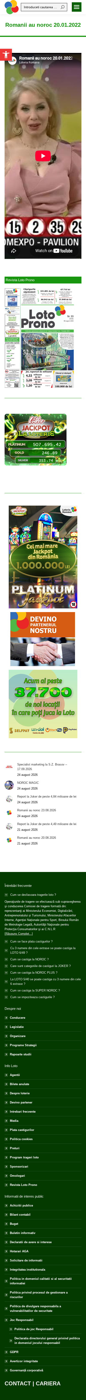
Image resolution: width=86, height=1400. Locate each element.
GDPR (14, 1352)
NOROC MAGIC (28, 782)
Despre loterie (20, 1093)
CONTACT (18, 1383)
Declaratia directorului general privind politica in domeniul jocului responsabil (47, 1341)
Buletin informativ (22, 1233)
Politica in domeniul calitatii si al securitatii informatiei (41, 1281)
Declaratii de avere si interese (31, 1242)
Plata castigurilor (22, 1130)
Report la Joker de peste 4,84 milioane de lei (46, 796)
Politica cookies (21, 1139)
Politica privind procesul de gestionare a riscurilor (39, 1295)
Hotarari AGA (19, 1251)
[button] (6, 55)
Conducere (17, 1017)
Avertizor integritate (24, 1361)
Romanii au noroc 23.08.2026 (36, 810)
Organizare (17, 1036)
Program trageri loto (24, 1157)
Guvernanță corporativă (26, 1370)
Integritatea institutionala (27, 1269)
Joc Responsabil (21, 1320)
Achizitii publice (21, 1205)
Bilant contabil (20, 1214)
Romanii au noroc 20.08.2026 (36, 837)
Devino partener (21, 1102)
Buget (14, 1224)
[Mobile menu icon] (76, 7)
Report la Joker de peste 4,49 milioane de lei (46, 824)
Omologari (17, 1175)
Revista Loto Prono (23, 1185)
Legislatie (17, 1027)
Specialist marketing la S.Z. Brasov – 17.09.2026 (42, 767)
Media (14, 1120)
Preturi (14, 1148)
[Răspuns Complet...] (19, 933)
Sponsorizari (19, 1166)
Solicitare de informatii (26, 1260)
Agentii (15, 1075)
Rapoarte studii (20, 1054)
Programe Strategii (23, 1045)
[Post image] (9, 766)
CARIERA (48, 1383)
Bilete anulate (19, 1084)
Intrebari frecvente (23, 1111)
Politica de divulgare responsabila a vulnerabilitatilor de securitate (35, 1309)
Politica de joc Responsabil (33, 1329)
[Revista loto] (40, 338)
